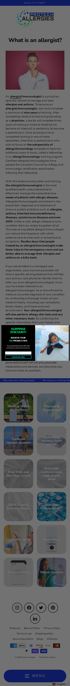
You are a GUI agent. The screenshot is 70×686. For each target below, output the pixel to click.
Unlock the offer (18, 357)
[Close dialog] (67, 327)
